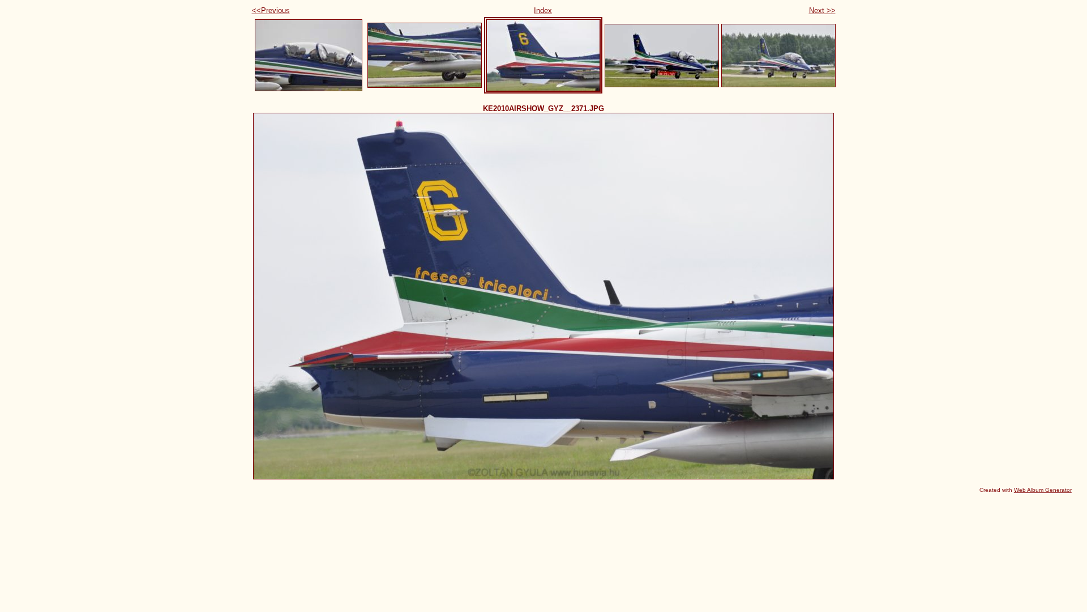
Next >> (822, 10)
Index (543, 10)
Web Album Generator (1043, 490)
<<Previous (271, 10)
